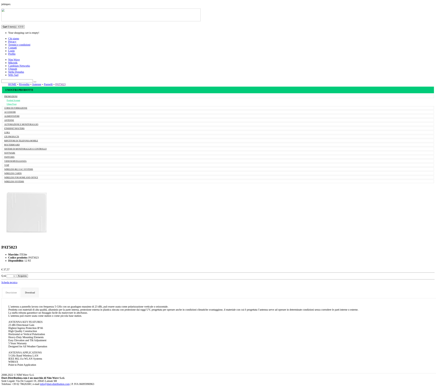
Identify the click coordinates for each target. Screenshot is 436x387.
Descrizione (11, 292)
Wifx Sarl (13, 75)
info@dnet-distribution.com (55, 384)
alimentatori (11, 116)
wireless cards (13, 173)
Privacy (12, 41)
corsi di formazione (15, 108)
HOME (12, 84)
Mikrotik (13, 62)
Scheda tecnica (9, 282)
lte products (11, 136)
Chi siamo (13, 38)
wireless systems (14, 181)
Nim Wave (14, 59)
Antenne (36, 84)
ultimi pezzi (12, 104)
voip (6, 165)
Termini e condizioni (19, 44)
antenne (9, 120)
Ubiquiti (12, 68)
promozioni (10, 96)
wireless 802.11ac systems (18, 169)
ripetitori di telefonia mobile (21, 141)
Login (11, 50)
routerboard (12, 145)
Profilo (11, 53)
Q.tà (3, 275)
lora (7, 132)
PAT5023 (60, 84)
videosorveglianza (15, 161)
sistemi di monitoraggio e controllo (25, 149)
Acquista (22, 276)
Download (30, 292)
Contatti (12, 47)
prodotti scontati (13, 100)
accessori (10, 112)
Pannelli (48, 84)
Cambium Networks (19, 65)
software (9, 153)
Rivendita (24, 84)
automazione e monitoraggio (21, 124)
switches (9, 157)
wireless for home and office (21, 177)
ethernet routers (14, 128)
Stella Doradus (16, 71)
